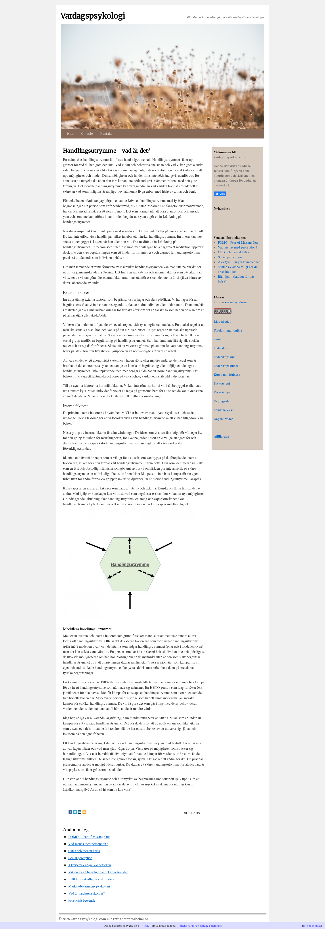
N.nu (146, 925)
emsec (218, 339)
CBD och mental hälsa (84, 850)
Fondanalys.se (223, 410)
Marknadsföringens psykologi (89, 886)
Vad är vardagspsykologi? (86, 893)
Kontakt (106, 134)
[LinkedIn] (79, 812)
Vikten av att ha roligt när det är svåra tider (98, 872)
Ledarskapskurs (224, 357)
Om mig (87, 134)
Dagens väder (223, 418)
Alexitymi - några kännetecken (89, 865)
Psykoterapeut (223, 392)
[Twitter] (75, 812)
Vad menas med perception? (88, 843)
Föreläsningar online (228, 330)
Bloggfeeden (222, 321)
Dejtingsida (221, 401)
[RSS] (84, 812)
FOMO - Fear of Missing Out (89, 836)
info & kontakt (312, 925)
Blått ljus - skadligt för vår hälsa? (91, 879)
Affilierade (221, 436)
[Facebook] (70, 812)
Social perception (80, 857)
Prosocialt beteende (81, 900)
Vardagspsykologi (93, 16)
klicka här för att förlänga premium (200, 925)
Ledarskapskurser (226, 365)
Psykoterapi (222, 383)
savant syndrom (236, 302)
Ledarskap (221, 348)
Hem (70, 134)
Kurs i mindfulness (227, 374)
